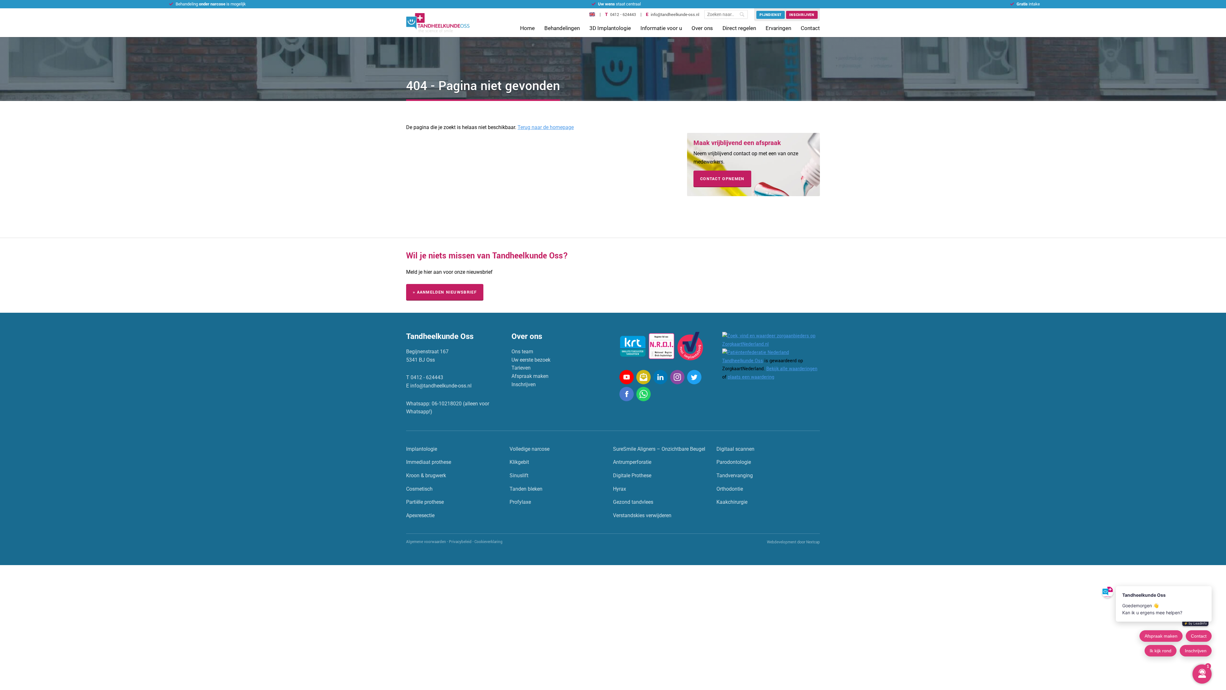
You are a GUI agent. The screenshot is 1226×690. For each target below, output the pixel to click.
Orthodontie (729, 489)
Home (527, 28)
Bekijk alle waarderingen (791, 368)
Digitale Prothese (632, 475)
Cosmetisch (419, 489)
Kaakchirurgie (731, 502)
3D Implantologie (610, 28)
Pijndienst (771, 14)
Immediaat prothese (428, 462)
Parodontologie (733, 462)
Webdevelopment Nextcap (793, 542)
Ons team (522, 352)
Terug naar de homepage (546, 127)
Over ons (702, 28)
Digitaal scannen (735, 449)
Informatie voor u (661, 28)
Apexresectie (420, 515)
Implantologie (421, 449)
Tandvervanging (734, 475)
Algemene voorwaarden (426, 542)
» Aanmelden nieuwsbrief (445, 292)
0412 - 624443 (623, 15)
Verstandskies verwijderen (642, 515)
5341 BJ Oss (420, 360)
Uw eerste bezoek (530, 360)
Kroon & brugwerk (426, 475)
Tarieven (521, 368)
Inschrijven (801, 14)
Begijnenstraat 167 (427, 352)
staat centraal (619, 4)
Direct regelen (739, 28)
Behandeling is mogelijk (211, 4)
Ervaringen (778, 28)
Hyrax (619, 489)
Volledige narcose (529, 449)
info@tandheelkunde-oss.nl (675, 15)
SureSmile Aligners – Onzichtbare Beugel (659, 449)
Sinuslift (519, 475)
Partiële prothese (425, 502)
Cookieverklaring (488, 542)
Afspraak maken (530, 376)
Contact (810, 28)
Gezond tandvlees (633, 502)
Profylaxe (520, 502)
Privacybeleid (460, 542)
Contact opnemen (722, 179)
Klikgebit (519, 462)
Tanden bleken (526, 489)
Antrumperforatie (632, 462)
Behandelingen (562, 28)
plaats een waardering (751, 377)
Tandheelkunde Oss (742, 360)
